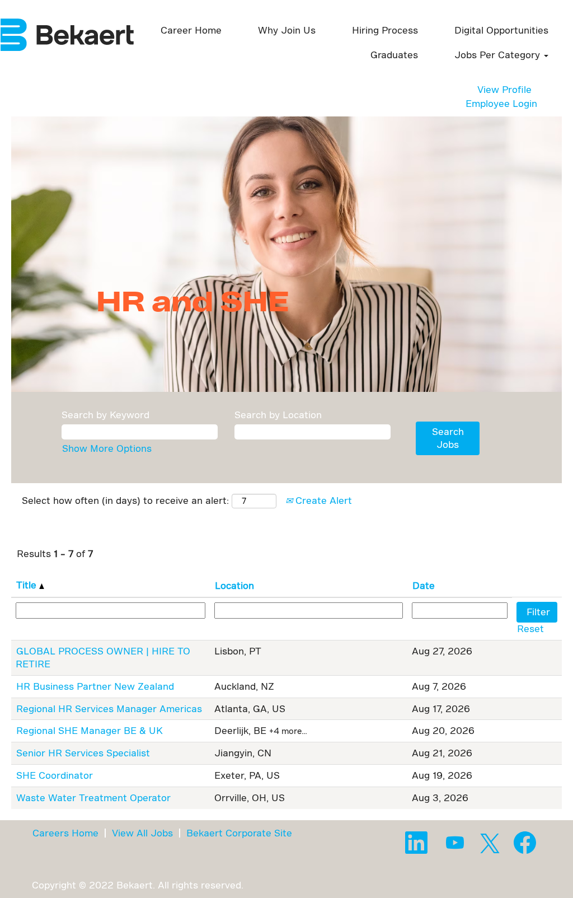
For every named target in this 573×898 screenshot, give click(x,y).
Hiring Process (385, 30)
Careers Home (65, 832)
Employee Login (501, 103)
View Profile (504, 89)
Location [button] (234, 585)
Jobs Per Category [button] (498, 54)
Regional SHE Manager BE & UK (89, 730)
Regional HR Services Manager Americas (109, 708)
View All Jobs (142, 832)
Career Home (191, 30)
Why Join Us (287, 30)
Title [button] (27, 584)
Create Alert (322, 500)
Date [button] (423, 585)
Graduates (394, 54)
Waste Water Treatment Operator (93, 797)
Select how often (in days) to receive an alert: (125, 500)
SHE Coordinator (54, 775)
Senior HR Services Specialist (83, 752)
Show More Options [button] (107, 448)
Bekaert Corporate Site (239, 832)
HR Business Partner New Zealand (95, 686)
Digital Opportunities (501, 30)
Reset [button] (530, 628)
